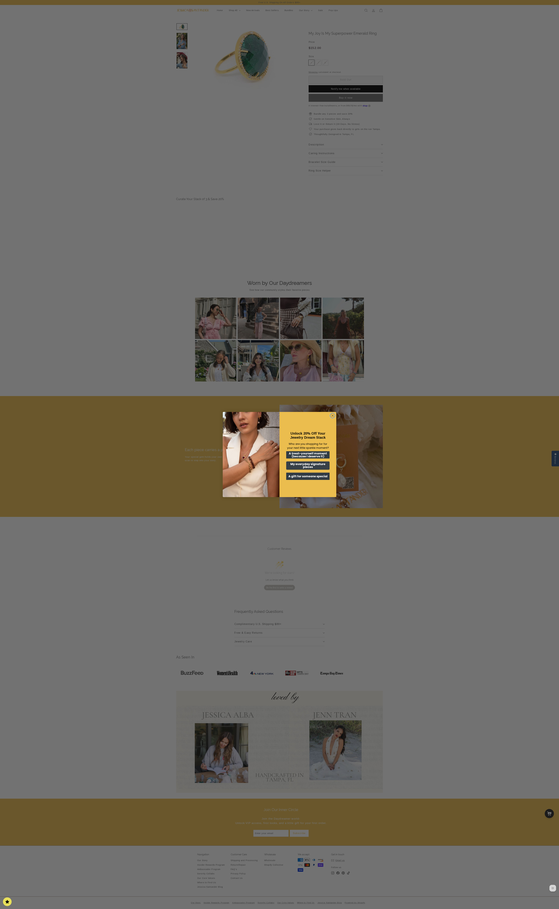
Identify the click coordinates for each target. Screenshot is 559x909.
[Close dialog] (332, 415)
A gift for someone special (308, 476)
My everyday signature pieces (307, 465)
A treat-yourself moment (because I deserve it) (308, 454)
